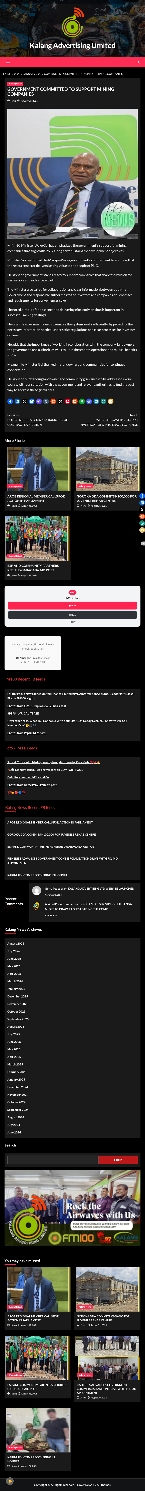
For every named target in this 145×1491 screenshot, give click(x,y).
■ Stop (72, 614)
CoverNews (84, 1484)
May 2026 (13, 966)
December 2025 (17, 996)
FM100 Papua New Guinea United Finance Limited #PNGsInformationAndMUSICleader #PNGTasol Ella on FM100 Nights (70, 696)
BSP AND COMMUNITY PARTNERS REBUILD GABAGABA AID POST (51, 846)
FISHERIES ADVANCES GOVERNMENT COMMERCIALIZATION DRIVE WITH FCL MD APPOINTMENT (62, 861)
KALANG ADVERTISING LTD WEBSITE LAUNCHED (101, 888)
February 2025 (16, 1072)
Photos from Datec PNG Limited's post (32, 784)
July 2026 (13, 951)
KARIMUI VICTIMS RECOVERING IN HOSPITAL (38, 875)
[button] (10, 401)
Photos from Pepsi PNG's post (26, 733)
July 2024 (13, 1124)
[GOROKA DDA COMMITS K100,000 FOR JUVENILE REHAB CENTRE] (107, 469)
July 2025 (13, 1034)
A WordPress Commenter (61, 904)
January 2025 (16, 1079)
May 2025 (13, 1049)
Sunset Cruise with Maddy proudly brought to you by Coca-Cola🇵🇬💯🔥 (53, 762)
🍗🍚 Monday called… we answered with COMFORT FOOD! (45, 769)
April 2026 (14, 973)
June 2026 (14, 958)
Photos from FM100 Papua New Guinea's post (36, 706)
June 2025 (14, 1041)
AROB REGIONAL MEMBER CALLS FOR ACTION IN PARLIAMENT (50, 822)
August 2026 (15, 943)
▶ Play (72, 605)
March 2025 (15, 1064)
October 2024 (16, 1102)
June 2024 (14, 1132)
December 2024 (17, 1087)
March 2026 (15, 981)
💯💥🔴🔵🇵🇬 (16, 792)
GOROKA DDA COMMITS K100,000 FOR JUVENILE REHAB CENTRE (51, 834)
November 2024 (17, 1094)
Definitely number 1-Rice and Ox (28, 777)
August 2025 (15, 1026)
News (13, 100)
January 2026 (16, 988)
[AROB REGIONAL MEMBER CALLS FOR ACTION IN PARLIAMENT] (38, 469)
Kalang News (15, 83)
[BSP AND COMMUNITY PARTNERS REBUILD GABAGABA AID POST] (38, 538)
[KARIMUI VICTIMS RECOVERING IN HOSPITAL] (38, 1430)
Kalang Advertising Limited (72, 45)
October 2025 (16, 1011)
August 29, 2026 (99, 1397)
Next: (109, 419)
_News (13, 506)
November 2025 (17, 1004)
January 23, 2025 (29, 100)
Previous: (37, 419)
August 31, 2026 (29, 505)
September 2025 (18, 1019)
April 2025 (14, 1056)
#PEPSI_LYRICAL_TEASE (23, 713)
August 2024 (15, 1117)
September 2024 (18, 1109)
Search (10, 1145)
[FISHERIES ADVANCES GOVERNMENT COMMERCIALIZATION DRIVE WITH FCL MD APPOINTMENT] (107, 1358)
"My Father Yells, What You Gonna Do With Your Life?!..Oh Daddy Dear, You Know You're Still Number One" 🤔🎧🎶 (67, 723)
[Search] (138, 62)
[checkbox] (10, 1481)
